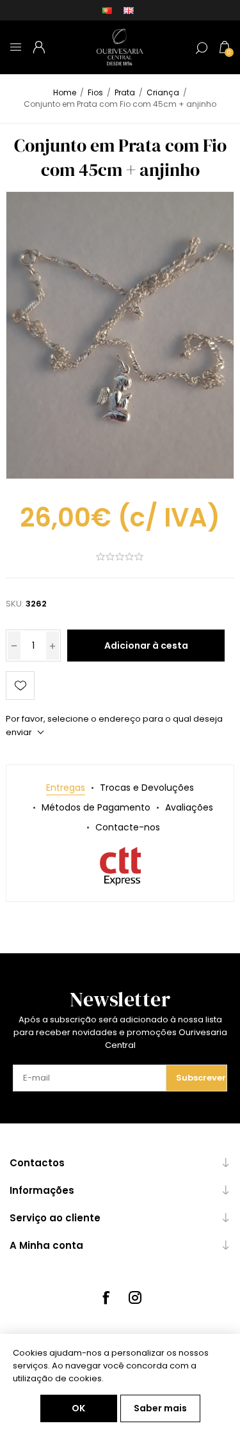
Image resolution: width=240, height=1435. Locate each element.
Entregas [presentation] (65, 787)
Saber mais (160, 1408)
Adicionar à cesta (146, 645)
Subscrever (201, 1078)
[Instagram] (135, 1297)
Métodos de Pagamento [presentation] (96, 807)
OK (78, 1408)
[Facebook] (105, 1297)
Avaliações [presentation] (189, 807)
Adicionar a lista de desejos (20, 685)
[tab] (65, 788)
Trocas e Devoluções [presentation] (147, 787)
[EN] (128, 10)
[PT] (107, 10)
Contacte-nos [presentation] (127, 827)
